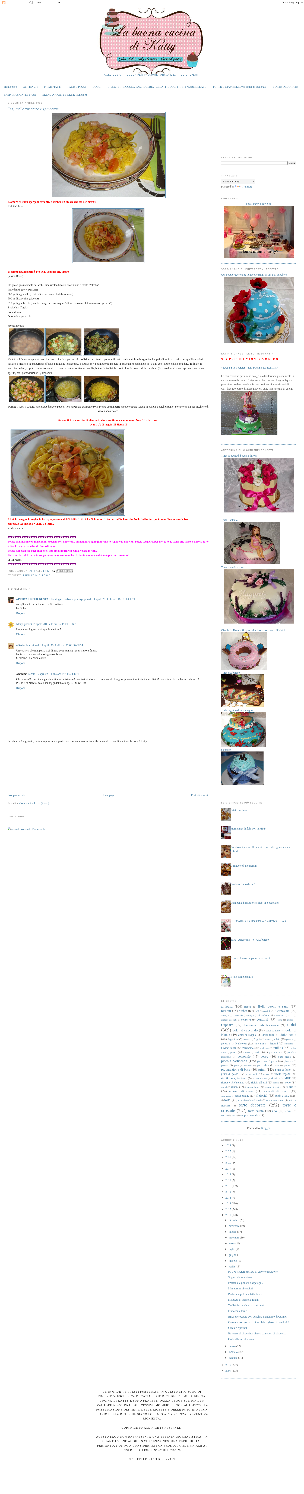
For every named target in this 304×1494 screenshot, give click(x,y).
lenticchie (288, 1043)
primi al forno (283, 1069)
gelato (277, 1039)
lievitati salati (228, 1048)
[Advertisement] (34, 768)
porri (277, 1065)
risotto (287, 1082)
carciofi (267, 1011)
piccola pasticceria (234, 1061)
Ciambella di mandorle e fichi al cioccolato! (254, 902)
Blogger (265, 1128)
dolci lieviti (288, 1034)
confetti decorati (229, 1019)
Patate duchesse (239, 810)
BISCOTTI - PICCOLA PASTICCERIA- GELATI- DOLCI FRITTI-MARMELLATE (157, 86)
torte (227, 1100)
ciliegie (250, 1015)
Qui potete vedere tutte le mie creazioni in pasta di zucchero (254, 274)
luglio (232, 1249)
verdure (224, 1115)
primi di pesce (40, 575)
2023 (228, 1145)
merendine (248, 1048)
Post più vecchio (200, 795)
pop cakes (263, 1065)
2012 (228, 1209)
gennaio (233, 1357)
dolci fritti (268, 1035)
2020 (228, 1162)
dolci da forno (273, 1030)
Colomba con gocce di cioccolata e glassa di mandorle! (258, 1322)
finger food (233, 1039)
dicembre (234, 1220)
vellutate (289, 1111)
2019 (228, 1168)
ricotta (276, 1082)
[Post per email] (53, 571)
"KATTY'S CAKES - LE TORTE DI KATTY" (250, 367)
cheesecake (238, 1015)
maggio (233, 1260)
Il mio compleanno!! (241, 976)
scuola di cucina (273, 1087)
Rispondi (21, 613)
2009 (228, 1370)
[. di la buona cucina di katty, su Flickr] (108, 197)
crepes (290, 1019)
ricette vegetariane (234, 1078)
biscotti (226, 1010)
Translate (247, 186)
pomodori (248, 1065)
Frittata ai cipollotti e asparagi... (245, 1283)
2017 (228, 1180)
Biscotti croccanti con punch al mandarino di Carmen (257, 1316)
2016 (228, 1186)
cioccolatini (264, 1015)
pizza (274, 1061)
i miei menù (260, 1043)
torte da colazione (275, 1100)
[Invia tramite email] (58, 571)
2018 (228, 1174)
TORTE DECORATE (285, 86)
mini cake (264, 1048)
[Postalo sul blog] (61, 571)
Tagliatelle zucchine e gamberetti (246, 1305)
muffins (278, 1047)
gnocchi (289, 1039)
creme (279, 1019)
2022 (228, 1151)
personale (244, 1056)
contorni (262, 1019)
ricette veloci (261, 1078)
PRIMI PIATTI (52, 86)
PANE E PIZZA (77, 86)
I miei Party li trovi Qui (258, 203)
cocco (290, 1015)
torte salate (256, 1110)
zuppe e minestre (249, 1115)
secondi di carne (241, 1091)
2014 (228, 1197)
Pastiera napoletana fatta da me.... (246, 1294)
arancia (247, 1006)
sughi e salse (282, 1095)
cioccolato (279, 1015)
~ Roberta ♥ (23, 645)
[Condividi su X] (65, 571)
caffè (257, 1011)
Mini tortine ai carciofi (240, 1288)
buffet (243, 1010)
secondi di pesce (276, 1091)
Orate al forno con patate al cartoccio (250, 958)
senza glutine (242, 1095)
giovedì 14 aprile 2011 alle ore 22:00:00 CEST (57, 645)
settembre (234, 1237)
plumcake (288, 1061)
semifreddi (226, 1095)
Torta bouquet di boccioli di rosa (239, 455)
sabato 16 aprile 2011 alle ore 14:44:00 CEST (53, 674)
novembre (234, 1226)
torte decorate (252, 1105)
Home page (10, 86)
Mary (19, 624)
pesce (264, 1056)
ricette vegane (282, 1074)
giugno (233, 1255)
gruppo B (226, 1043)
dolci (291, 1024)
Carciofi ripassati (237, 1328)
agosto (233, 1243)
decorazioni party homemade (261, 1025)
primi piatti (252, 1074)
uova (274, 1111)
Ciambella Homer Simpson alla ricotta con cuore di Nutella (254, 630)
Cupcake (227, 1024)
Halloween (241, 1043)
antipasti (227, 1006)
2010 (228, 1365)
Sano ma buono (252, 1087)
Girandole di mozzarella (243, 865)
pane (233, 1052)
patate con (275, 1052)
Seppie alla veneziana (240, 1277)
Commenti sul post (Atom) (34, 803)
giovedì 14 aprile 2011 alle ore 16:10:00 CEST (109, 599)
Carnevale (283, 1010)
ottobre (233, 1231)
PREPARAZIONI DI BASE (20, 94)
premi (287, 1065)
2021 (228, 1157)
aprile (232, 1266)
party (257, 1052)
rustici (224, 1087)
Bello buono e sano (273, 1006)
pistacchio (262, 1061)
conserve (246, 1019)
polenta (224, 1065)
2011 (228, 1215)
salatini (234, 1087)
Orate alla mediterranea (241, 1339)
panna (247, 1052)
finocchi (246, 1039)
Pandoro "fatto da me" (242, 884)
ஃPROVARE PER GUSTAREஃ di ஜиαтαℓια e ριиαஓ (49, 599)
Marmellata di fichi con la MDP (248, 828)
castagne (225, 1015)
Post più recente (16, 795)
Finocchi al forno (237, 1311)
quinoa (266, 1074)
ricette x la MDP (281, 1078)
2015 (228, 1191)
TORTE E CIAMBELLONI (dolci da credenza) (240, 86)
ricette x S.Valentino (232, 1082)
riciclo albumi (259, 1082)
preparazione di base (235, 1069)
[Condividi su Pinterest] (71, 571)
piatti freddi (284, 1056)
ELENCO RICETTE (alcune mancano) (64, 94)
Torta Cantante (229, 520)
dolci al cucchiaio (245, 1030)
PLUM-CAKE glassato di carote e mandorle (253, 1271)
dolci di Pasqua (247, 1035)
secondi (291, 1086)
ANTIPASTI (30, 86)
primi (26, 575)
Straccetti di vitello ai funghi (243, 1299)
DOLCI (97, 86)
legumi (274, 1043)
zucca (234, 1115)
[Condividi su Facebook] (68, 571)
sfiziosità (261, 1095)
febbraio (233, 1352)
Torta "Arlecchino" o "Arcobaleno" (250, 939)
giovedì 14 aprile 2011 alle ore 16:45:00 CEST (50, 624)
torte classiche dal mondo (250, 1100)
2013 (228, 1203)
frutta (267, 1039)
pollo (236, 1065)
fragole (257, 1039)
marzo (232, 1346)
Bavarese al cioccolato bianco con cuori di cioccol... (257, 1333)
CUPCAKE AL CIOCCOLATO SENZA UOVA (258, 921)
